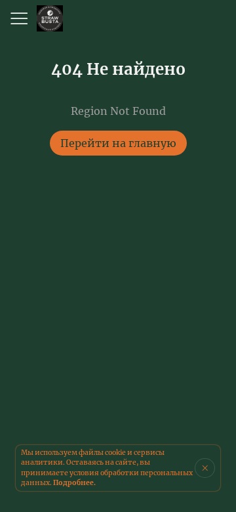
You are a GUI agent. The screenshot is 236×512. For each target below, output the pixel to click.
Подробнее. (74, 483)
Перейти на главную (118, 143)
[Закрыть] (205, 468)
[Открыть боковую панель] (18, 18)
